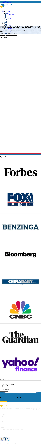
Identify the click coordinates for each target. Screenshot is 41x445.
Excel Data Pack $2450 (4, 152)
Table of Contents (8, 35)
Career (4, 423)
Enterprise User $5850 (20, 152)
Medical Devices (10, 28)
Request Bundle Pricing (3, 401)
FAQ (16, 35)
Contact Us (4, 417)
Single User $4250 (12, 152)
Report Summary (2, 35)
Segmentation (13, 35)
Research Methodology (6, 418)
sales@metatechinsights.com (6, 2)
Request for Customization (4, 391)
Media (3, 11)
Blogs (8, 13)
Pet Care (9, 34)
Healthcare (9, 25)
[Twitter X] (2, 435)
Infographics (9, 18)
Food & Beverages (10, 22)
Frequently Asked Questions (7, 422)
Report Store (4, 9)
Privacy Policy (5, 420)
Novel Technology (10, 31)
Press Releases (9, 15)
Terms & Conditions (6, 421)
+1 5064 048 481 (4, 1)
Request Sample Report (37, 35)
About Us (4, 416)
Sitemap (4, 425)
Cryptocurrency (10, 19)
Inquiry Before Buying (3, 154)
